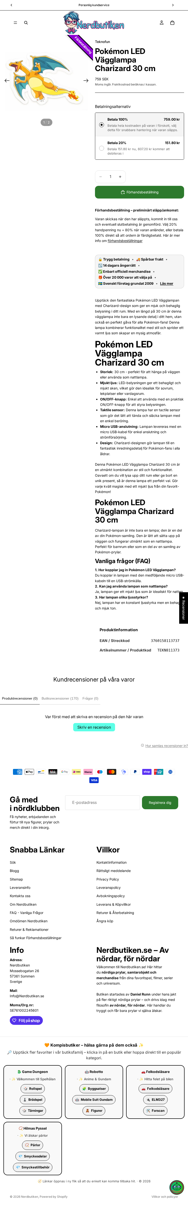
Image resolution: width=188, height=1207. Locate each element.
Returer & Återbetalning (115, 913)
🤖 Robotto (94, 1072)
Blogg (14, 871)
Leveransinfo (20, 887)
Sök (13, 862)
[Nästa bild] (87, 81)
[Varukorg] (172, 22)
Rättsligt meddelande (113, 871)
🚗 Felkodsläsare (155, 1072)
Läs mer (166, 283)
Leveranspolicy (108, 887)
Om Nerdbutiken (23, 904)
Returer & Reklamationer (29, 929)
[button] (176, 1187)
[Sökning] (26, 22)
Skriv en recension (94, 727)
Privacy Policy (107, 879)
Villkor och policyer (165, 1196)
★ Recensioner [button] (184, 608)
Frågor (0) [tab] (90, 698)
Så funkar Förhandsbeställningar (35, 938)
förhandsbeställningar (125, 241)
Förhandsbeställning (143, 192)
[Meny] (15, 22)
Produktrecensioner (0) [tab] (20, 698)
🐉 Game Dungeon (32, 1072)
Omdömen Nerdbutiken (28, 921)
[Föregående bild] (5, 81)
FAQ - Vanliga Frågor (26, 913)
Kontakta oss (20, 896)
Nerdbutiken (29, 1196)
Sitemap (16, 879)
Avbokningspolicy (110, 896)
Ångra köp (104, 921)
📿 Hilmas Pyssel (33, 1128)
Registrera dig (160, 802)
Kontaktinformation (111, 862)
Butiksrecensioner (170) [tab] (60, 698)
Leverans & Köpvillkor (113, 904)
